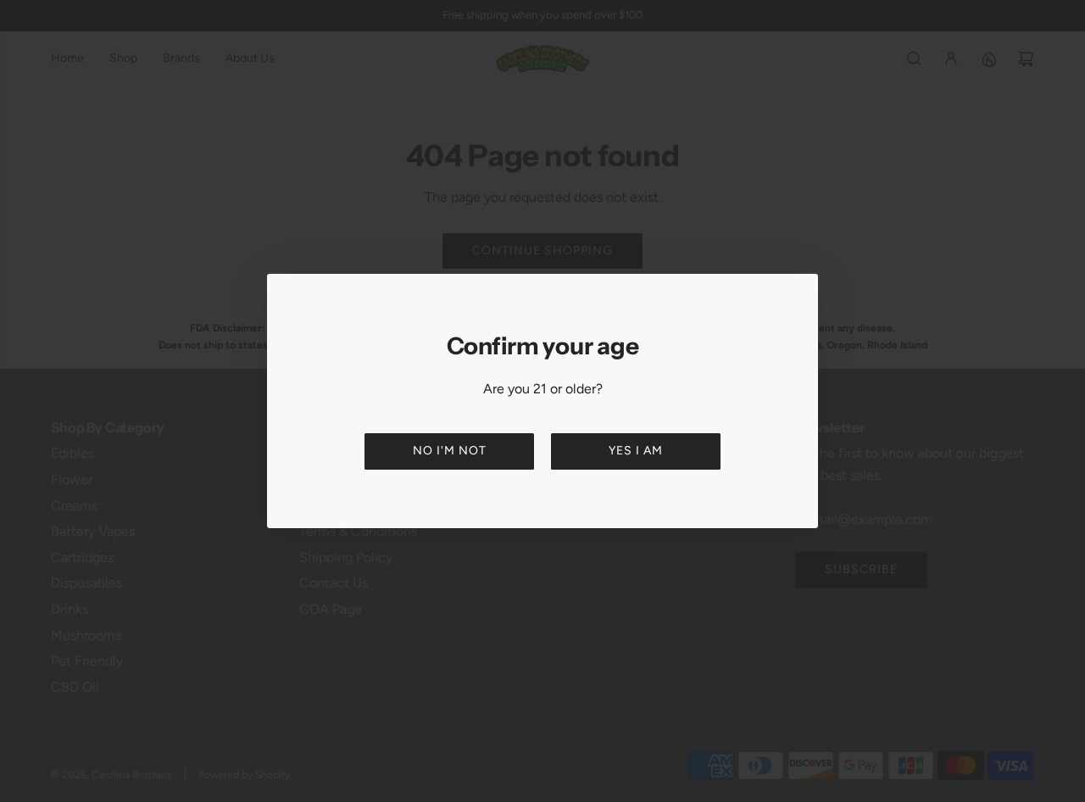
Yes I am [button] (636, 450)
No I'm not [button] (450, 450)
